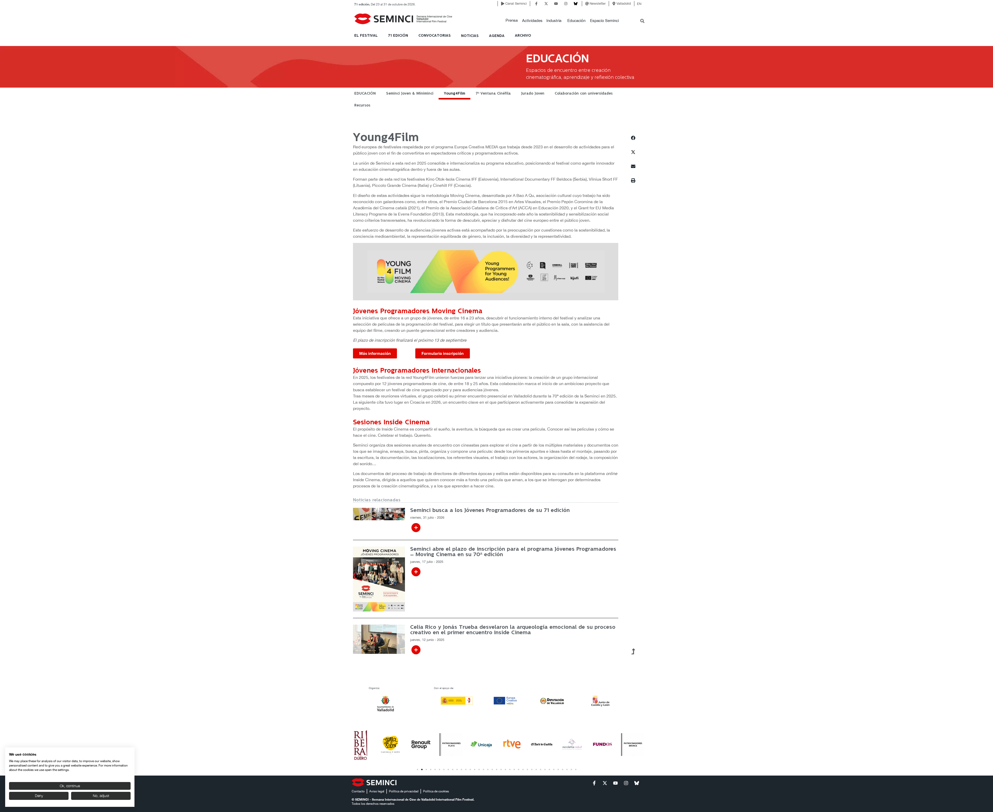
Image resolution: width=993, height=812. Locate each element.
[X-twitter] (546, 3)
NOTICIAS (470, 36)
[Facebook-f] (536, 3)
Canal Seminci (516, 3)
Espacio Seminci (604, 20)
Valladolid (623, 3)
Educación (576, 20)
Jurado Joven (532, 93)
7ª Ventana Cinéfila (493, 93)
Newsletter (598, 3)
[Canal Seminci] (503, 3)
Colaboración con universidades (584, 93)
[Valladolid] (614, 3)
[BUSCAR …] (642, 21)
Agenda (497, 36)
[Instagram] (565, 3)
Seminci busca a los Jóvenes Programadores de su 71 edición (490, 510)
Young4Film (454, 93)
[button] (511, 20)
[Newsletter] (587, 3)
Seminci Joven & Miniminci (409, 93)
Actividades (532, 20)
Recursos (362, 105)
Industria (553, 20)
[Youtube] (556, 3)
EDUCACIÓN (365, 93)
